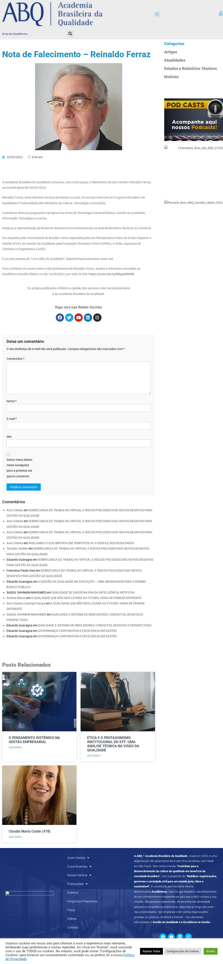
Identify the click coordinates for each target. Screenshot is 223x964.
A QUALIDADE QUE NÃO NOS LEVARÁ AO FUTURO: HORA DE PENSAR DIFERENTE (86, 598)
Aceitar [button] (210, 951)
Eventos (72, 892)
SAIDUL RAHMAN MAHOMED (26, 614)
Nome (12, 401)
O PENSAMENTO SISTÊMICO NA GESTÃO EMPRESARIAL (34, 740)
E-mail (12, 419)
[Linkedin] (88, 317)
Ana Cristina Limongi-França (26, 603)
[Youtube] (78, 317)
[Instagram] (97, 317)
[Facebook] (60, 317)
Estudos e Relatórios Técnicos (190, 68)
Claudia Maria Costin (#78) (30, 831)
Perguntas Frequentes (82, 901)
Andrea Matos (16, 598)
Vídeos (71, 918)
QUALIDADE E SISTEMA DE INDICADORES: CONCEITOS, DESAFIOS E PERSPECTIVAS (94, 625)
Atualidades (174, 60)
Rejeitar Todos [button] (151, 951)
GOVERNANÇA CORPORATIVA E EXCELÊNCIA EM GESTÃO (77, 631)
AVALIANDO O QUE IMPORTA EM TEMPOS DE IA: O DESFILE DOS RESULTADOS (81, 543)
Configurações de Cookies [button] (183, 951)
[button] (157, 14)
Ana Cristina (15, 510)
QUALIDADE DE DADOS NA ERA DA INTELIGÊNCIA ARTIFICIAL (93, 592)
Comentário (15, 358)
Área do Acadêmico (14, 33)
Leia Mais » (16, 747)
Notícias (171, 76)
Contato (72, 927)
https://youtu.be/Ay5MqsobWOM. (112, 274)
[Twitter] (69, 317)
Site (9, 436)
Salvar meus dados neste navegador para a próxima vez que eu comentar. (19, 468)
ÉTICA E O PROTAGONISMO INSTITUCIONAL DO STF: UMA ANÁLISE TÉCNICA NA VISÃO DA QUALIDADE (113, 744)
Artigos (170, 52)
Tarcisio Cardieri (17, 548)
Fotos (71, 910)
